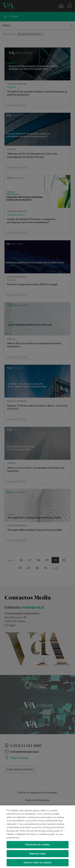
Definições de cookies (37, 844)
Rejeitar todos (37, 853)
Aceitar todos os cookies (37, 862)
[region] (37, 836)
